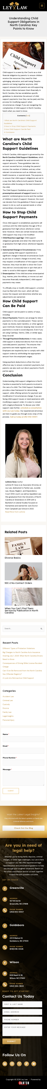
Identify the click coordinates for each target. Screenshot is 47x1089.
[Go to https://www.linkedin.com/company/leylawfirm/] (4, 1063)
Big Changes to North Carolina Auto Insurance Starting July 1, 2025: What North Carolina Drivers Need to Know (23, 656)
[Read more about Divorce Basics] (23, 548)
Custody (6, 704)
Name (6, 734)
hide (27, 116)
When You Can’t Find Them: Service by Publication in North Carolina (21, 610)
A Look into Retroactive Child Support (18, 678)
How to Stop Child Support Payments (20, 126)
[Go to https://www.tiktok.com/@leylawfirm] (26, 1063)
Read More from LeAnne (15, 512)
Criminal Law (8, 700)
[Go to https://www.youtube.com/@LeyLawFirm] (33, 1063)
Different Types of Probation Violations (19, 648)
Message (7, 769)
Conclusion (9, 132)
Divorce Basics (13, 557)
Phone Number (10, 758)
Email (6, 746)
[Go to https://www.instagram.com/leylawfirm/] (12, 1063)
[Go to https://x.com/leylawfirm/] (19, 1063)
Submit (11, 791)
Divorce (6, 708)
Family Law (7, 712)
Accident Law (8, 696)
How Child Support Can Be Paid (17, 129)
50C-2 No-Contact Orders (18, 583)
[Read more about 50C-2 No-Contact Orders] (23, 580)
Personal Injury (8, 720)
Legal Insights (8, 716)
